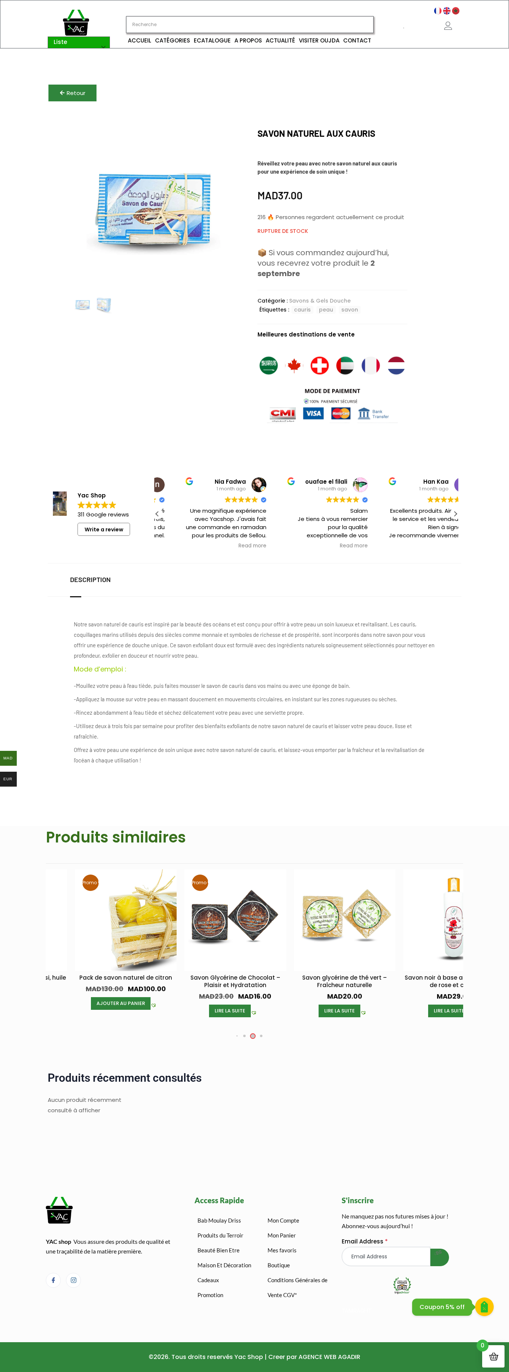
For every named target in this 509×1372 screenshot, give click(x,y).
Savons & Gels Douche (320, 300)
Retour (76, 93)
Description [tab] (90, 579)
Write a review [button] (104, 529)
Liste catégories (69, 47)
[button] (455, 513)
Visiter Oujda (319, 40)
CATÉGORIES (172, 40)
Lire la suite (125, 1010)
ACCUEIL (139, 40)
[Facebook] (53, 1280)
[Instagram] (73, 1280)
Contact (357, 40)
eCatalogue (212, 40)
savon (349, 309)
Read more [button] (231, 546)
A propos (248, 40)
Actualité (280, 40)
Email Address (365, 1241)
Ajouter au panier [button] (453, 1003)
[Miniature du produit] (223, 140)
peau (326, 309)
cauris (302, 309)
